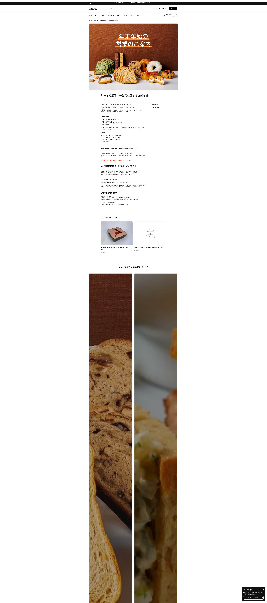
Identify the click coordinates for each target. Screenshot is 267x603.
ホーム (90, 20)
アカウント (164, 8)
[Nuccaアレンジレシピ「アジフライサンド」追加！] (150, 233)
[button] (173, 8)
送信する (108, 8)
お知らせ (96, 20)
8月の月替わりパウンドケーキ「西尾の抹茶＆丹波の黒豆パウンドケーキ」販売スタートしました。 (133, 3)
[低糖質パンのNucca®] (93, 9)
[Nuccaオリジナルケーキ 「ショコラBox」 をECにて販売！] (117, 233)
